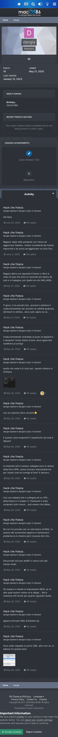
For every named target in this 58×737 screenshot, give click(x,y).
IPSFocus (26, 696)
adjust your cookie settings (38, 720)
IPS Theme (14, 696)
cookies (20, 716)
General (37, 211)
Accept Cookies (12, 731)
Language (38, 696)
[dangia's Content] (29, 59)
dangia (6, 211)
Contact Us (32, 699)
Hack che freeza (13, 207)
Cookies (43, 699)
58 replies (31, 222)
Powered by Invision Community (29, 708)
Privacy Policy (17, 699)
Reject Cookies (33, 731)
